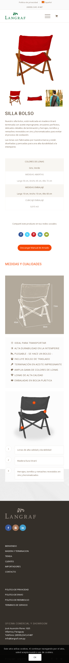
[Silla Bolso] (34, 98)
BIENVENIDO (11, 546)
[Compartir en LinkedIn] (40, 234)
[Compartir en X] (27, 234)
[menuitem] (28, 2)
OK (35, 657)
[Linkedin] (23, 528)
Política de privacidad (28, 2)
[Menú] (46, 16)
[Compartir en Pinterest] (33, 234)
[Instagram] (15, 528)
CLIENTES (9, 561)
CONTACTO (10, 571)
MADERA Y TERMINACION (17, 551)
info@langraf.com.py (15, 638)
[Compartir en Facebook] (20, 234)
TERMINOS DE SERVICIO (16, 605)
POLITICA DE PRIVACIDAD (17, 589)
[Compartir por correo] (46, 234)
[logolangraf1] (28, 16)
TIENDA (8, 556)
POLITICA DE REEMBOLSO (17, 599)
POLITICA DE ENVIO (14, 594)
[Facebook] (8, 528)
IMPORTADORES (13, 566)
